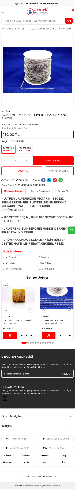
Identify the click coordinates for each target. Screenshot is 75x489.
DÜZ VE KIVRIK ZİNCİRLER (43, 28)
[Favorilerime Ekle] (30, 310)
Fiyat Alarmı (25, 180)
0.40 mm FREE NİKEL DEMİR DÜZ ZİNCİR (53, 322)
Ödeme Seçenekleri (40, 191)
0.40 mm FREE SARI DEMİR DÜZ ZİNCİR (17, 322)
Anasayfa (6, 28)
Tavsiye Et (10, 180)
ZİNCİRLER (20, 28)
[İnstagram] (4, 399)
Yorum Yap (22, 128)
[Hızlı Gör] (6, 310)
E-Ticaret (27, 485)
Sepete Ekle (53, 160)
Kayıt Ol (66, 373)
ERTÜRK (6, 111)
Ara (69, 20)
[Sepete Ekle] (10, 335)
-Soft (19, 485)
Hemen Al (22, 170)
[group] (37, 70)
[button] (6, 70)
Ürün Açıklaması (13, 191)
